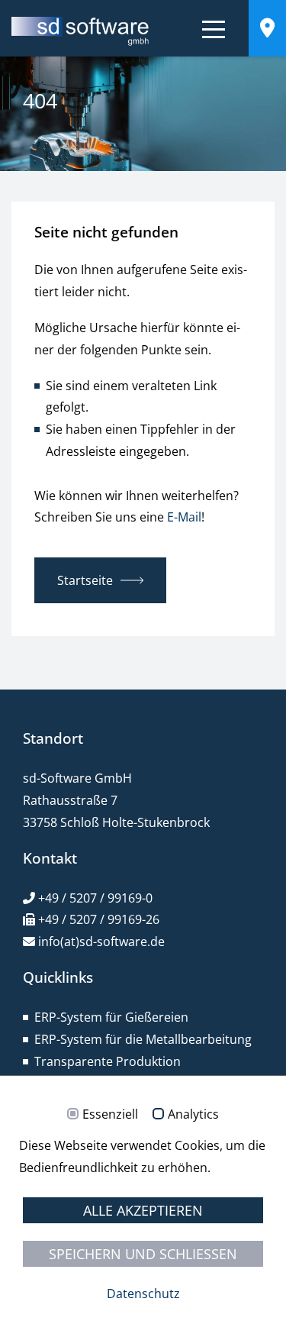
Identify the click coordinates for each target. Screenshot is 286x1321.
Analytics (193, 1115)
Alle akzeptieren (143, 1210)
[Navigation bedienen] (213, 32)
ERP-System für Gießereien (111, 1017)
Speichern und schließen (143, 1254)
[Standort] (267, 30)
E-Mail (184, 517)
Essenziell (110, 1115)
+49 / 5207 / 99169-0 (95, 898)
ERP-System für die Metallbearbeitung (143, 1039)
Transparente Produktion (107, 1061)
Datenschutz (143, 1293)
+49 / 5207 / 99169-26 (98, 919)
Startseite (85, 580)
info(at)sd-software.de (101, 941)
